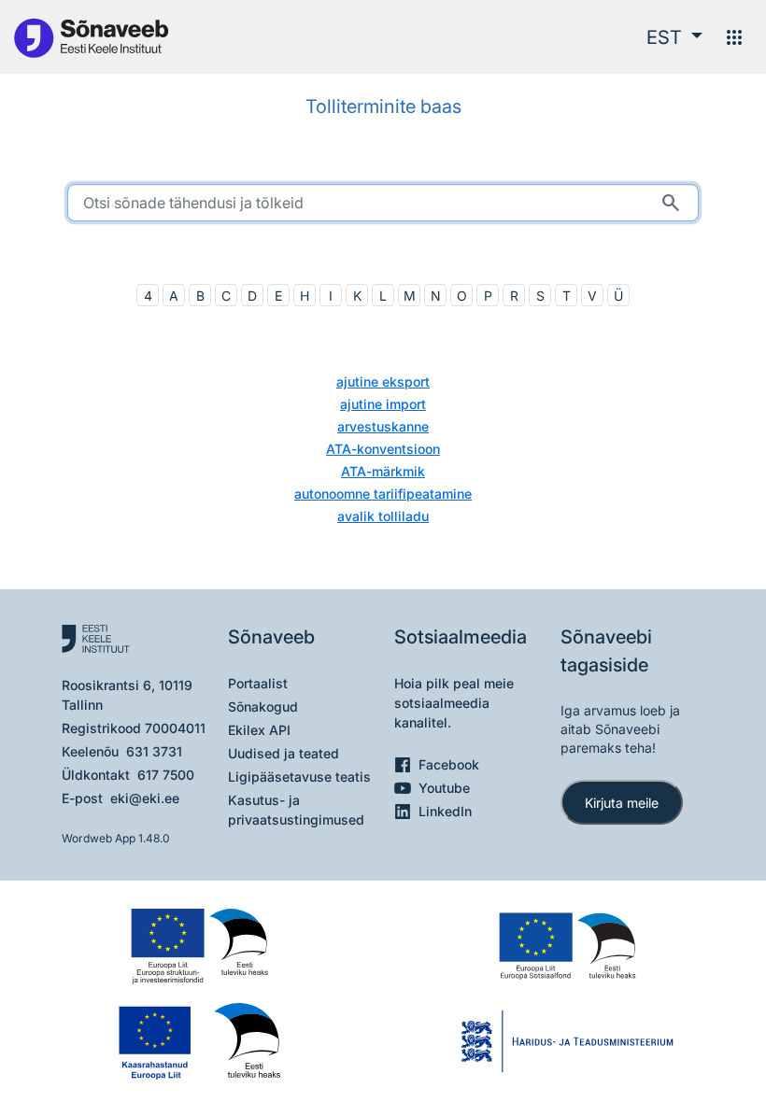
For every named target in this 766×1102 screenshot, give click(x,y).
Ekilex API (259, 730)
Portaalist (258, 683)
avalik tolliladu (383, 516)
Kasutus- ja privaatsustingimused (296, 809)
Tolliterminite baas (383, 106)
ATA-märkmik (383, 471)
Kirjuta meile (622, 803)
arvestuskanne (383, 426)
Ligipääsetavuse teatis (299, 776)
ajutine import (383, 404)
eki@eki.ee (144, 798)
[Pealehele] (90, 37)
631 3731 (154, 751)
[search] (383, 202)
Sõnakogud (263, 706)
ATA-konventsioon (383, 449)
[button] (674, 37)
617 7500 (165, 775)
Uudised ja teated (283, 753)
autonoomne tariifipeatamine (383, 494)
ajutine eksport (383, 381)
